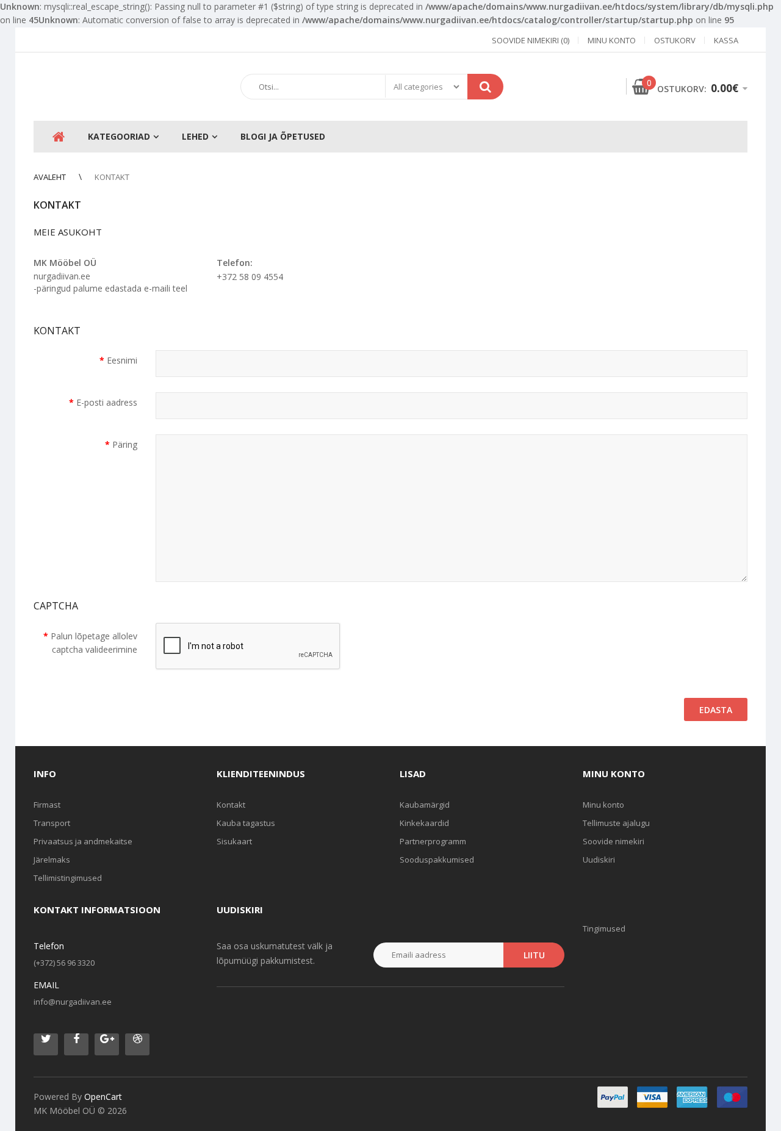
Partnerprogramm (433, 841)
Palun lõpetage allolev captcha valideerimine (94, 642)
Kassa (726, 40)
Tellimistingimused (68, 877)
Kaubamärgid (425, 804)
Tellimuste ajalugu (616, 822)
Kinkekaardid (424, 822)
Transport (52, 822)
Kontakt (112, 176)
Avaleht (50, 176)
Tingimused (604, 928)
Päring (124, 444)
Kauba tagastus (246, 822)
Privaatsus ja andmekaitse (83, 841)
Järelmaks (52, 859)
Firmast (47, 804)
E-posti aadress (106, 402)
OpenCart (103, 1096)
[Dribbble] (137, 1044)
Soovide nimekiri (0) (530, 40)
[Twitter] (46, 1044)
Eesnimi (122, 360)
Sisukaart (234, 841)
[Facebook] (76, 1044)
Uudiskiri (599, 859)
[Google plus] (107, 1044)
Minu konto (612, 40)
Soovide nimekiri (613, 841)
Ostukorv (675, 40)
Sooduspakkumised (437, 859)
